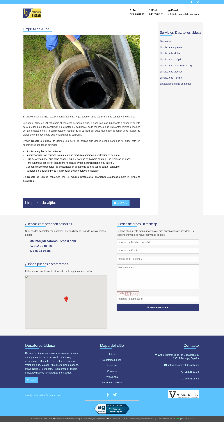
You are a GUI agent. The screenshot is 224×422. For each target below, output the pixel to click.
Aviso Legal (112, 377)
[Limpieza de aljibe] (81, 73)
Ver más (31, 380)
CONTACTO (121, 203)
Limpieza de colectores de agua (177, 65)
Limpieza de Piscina (171, 77)
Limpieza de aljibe (170, 53)
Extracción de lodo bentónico (175, 84)
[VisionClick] (183, 394)
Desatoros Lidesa (111, 360)
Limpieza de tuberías (171, 71)
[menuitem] (180, 41)
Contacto (112, 371)
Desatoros (165, 41)
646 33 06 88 (156, 14)
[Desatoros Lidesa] (32, 13)
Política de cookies (112, 382)
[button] (66, 299)
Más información (187, 419)
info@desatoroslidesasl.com (183, 14)
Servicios (112, 365)
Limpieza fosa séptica (171, 59)
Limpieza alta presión (171, 47)
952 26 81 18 (137, 14)
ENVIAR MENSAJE (159, 307)
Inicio (112, 354)
